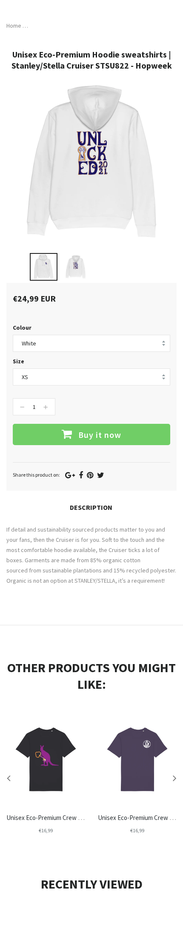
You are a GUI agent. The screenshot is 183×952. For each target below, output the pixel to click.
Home (13, 25)
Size (18, 361)
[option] (44, 267)
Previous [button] (8, 777)
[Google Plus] (70, 475)
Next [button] (174, 777)
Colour (22, 327)
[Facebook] (81, 475)
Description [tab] (91, 507)
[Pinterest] (90, 475)
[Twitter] (100, 475)
